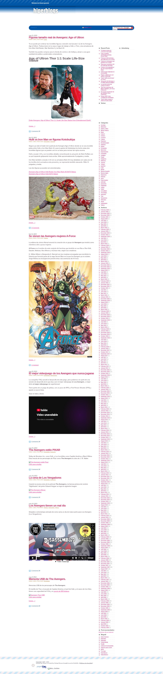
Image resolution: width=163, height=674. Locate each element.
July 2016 (103, 378)
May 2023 (103, 258)
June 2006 (104, 593)
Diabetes (103, 144)
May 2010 (103, 510)
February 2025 (105, 229)
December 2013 (105, 433)
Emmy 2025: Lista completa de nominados (107, 97)
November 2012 (105, 457)
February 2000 (105, 627)
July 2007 (103, 570)
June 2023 (104, 256)
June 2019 (104, 323)
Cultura (46, 238)
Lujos (45, 39)
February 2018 (105, 346)
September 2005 (105, 609)
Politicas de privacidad (86, 663)
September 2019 (105, 320)
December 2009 (105, 519)
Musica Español (105, 171)
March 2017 (104, 364)
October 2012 (104, 458)
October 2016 (104, 373)
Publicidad (103, 185)
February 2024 (105, 245)
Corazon (103, 137)
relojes (102, 187)
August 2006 (104, 590)
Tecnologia (104, 192)
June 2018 (104, 341)
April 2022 (103, 277)
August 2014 (104, 419)
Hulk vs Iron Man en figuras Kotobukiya (52, 139)
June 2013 (104, 444)
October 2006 (104, 586)
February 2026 (105, 210)
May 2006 (103, 595)
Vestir (102, 201)
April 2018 (103, 345)
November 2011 (105, 478)
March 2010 (104, 513)
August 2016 (104, 377)
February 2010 (105, 515)
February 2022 (105, 281)
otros (102, 178)
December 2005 (105, 604)
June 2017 (104, 359)
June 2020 (104, 304)
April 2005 (103, 617)
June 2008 (104, 551)
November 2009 (105, 521)
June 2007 (104, 572)
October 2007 (104, 565)
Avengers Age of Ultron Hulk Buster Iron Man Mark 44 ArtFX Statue (52, 172)
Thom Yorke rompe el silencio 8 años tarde (106, 100)
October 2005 (104, 608)
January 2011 (104, 496)
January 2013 (104, 453)
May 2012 (103, 467)
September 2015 (105, 396)
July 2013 (103, 442)
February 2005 (105, 620)
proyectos (103, 183)
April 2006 (103, 597)
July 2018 (103, 339)
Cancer (103, 134)
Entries (86, 27)
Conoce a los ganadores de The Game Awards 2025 (107, 69)
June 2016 (104, 380)
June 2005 (104, 615)
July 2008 (103, 549)
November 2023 (105, 249)
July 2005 (103, 613)
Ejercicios (103, 150)
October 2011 (104, 480)
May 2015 (103, 403)
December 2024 (105, 233)
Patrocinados (104, 180)
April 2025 (103, 226)
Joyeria (103, 162)
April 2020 (103, 307)
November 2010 (105, 499)
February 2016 (105, 387)
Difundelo (103, 638)
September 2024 (105, 236)
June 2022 (104, 274)
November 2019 (105, 316)
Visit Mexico (104, 653)
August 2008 (104, 547)
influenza (103, 160)
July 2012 (103, 464)
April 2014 (103, 426)
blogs (102, 132)
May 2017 (103, 361)
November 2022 (105, 266)
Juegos (103, 164)
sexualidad (104, 191)
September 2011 (105, 481)
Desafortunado (105, 143)
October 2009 (104, 522)
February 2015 (105, 409)
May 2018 (103, 343)
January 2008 (104, 560)
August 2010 (104, 505)
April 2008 (103, 554)
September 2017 (105, 353)
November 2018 (105, 334)
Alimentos (103, 127)
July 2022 (103, 272)
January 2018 (104, 348)
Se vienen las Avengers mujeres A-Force (52, 236)
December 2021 (105, 284)
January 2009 (104, 538)
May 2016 (103, 382)
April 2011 (103, 490)
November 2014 (105, 414)
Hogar (102, 157)
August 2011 (104, 483)
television (103, 194)
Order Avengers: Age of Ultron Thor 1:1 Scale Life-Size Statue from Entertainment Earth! (60, 120)
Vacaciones (104, 198)
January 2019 (104, 330)
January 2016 (104, 389)
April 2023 (103, 259)
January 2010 (104, 517)
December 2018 (105, 332)
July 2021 (103, 290)
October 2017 (104, 352)
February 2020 (105, 311)
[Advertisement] (81, 21)
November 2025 (105, 215)
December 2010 (105, 497)
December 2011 (105, 476)
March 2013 (104, 449)
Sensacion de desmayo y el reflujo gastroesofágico (108, 81)
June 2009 (104, 529)
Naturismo (103, 175)
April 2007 (103, 576)
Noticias (103, 176)
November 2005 (105, 606)
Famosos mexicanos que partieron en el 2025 (108, 61)
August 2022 (104, 270)
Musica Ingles (104, 173)
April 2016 (103, 384)
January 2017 (104, 368)
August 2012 (104, 462)
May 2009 (103, 531)
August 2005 (104, 611)
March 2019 (104, 327)
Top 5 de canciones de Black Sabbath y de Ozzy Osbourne (108, 89)
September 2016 (105, 375)
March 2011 (104, 492)
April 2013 (103, 448)
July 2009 (103, 528)
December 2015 (105, 391)
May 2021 (103, 293)
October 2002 (104, 625)
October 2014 (104, 416)
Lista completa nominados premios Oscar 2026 (106, 55)
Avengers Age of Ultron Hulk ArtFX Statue (43, 174)
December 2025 (105, 213)
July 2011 (103, 485)
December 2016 (105, 369)
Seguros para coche (106, 647)
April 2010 (103, 512)
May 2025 (103, 224)
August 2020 (104, 302)
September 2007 (105, 567)
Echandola (47, 141)
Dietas (102, 146)
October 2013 (104, 437)
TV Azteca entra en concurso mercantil (106, 51)
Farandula (103, 153)
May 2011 (103, 489)
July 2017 (103, 357)
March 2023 (104, 261)
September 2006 (105, 588)
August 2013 (104, 441)
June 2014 (104, 423)
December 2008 (105, 540)
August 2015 (104, 398)
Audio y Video (104, 128)
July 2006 (103, 592)
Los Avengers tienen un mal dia (47, 505)
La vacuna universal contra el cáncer (106, 85)
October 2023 (104, 250)
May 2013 (103, 446)
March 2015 (104, 407)
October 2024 (104, 234)
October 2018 (104, 336)
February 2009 (105, 537)
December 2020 (105, 298)
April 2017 (103, 362)
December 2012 (105, 455)
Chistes (46, 507)
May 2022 (103, 275)
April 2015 (103, 405)
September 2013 (105, 439)
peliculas (103, 182)
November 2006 (105, 585)
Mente (102, 169)
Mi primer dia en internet (106, 632)
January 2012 (104, 474)
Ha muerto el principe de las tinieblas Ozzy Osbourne (107, 93)
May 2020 (103, 306)
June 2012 (104, 465)
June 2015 (104, 401)
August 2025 (104, 218)
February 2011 (105, 494)
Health (102, 644)
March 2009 (104, 535)
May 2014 (103, 425)
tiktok (102, 649)
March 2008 (104, 556)
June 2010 (104, 508)
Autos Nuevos (105, 637)
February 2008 (105, 558)
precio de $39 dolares (61, 591)
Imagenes (53, 452)
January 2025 (104, 231)
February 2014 (105, 430)
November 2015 (105, 393)
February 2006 (105, 601)
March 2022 (104, 279)
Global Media (104, 642)
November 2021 (105, 286)
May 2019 (103, 325)
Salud (102, 189)
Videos (57, 507)
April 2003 (103, 624)
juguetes (52, 141)
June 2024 (104, 240)
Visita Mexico (104, 654)
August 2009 (104, 526)
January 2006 (104, 602)
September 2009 (105, 524)
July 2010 (103, 506)
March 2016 (104, 385)
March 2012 (104, 471)
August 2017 (104, 355)
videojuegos (53, 375)
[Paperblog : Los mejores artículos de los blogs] (41, 668)
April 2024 (103, 242)
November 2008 (105, 542)
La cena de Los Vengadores (45, 477)
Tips (102, 196)
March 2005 (104, 618)
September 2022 (105, 268)
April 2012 (103, 469)
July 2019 (103, 322)
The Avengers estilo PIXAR (44, 449)
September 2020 (105, 300)
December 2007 (105, 561)
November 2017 (105, 350)
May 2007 (103, 574)
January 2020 (104, 313)
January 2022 (104, 282)
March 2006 (104, 599)
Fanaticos (54, 11)
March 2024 (104, 243)
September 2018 (105, 337)
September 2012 (105, 460)
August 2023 (104, 254)
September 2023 (105, 252)
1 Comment (34, 365)
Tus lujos (103, 651)
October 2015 (104, 394)
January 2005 (104, 622)
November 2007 (105, 563)
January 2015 (104, 410)
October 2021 (104, 288)
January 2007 (104, 581)
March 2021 (104, 295)
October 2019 (104, 318)
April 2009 (103, 533)
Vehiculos (103, 199)
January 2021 (104, 297)
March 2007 (104, 577)
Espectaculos (104, 151)
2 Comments (35, 228)
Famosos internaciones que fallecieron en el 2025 (108, 58)
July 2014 (103, 421)
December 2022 (105, 265)
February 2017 (105, 366)
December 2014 (105, 412)
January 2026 (104, 211)
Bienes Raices (105, 130)
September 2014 (105, 417)
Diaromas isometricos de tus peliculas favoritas (107, 65)
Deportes (103, 141)
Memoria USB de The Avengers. (47, 578)
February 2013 (105, 451)
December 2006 (105, 583)
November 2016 (105, 371)
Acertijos (103, 125)
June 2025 (104, 222)
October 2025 (104, 217)
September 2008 (105, 545)
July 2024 (103, 238)
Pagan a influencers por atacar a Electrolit (107, 75)
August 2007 (104, 569)
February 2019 (105, 329)
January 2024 (104, 247)
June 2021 (104, 291)
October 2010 (104, 501)
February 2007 (105, 579)
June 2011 (103, 487)
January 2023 (104, 263)
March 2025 (104, 227)
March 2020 (104, 309)
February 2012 (105, 473)
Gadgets (103, 155)
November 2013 (105, 435)
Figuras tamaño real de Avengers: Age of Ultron (56, 37)
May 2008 (103, 553)
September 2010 (105, 503)
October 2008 (104, 544)
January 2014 (104, 432)
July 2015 (103, 400)
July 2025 (103, 220)
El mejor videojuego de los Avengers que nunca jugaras (61, 373)
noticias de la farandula (107, 645)
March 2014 (104, 428)
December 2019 (105, 314)
